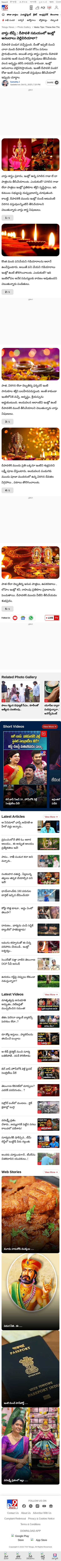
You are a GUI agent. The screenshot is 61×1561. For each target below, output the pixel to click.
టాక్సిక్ (21, 20)
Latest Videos (12, 994)
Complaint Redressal (15, 1518)
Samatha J (15, 82)
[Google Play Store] (20, 1538)
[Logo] (5, 7)
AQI (43, 7)
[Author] (5, 83)
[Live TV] (48, 8)
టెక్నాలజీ (54, 20)
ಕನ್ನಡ (23, 2)
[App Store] (40, 1541)
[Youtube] (15, 618)
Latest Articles (13, 816)
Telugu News (8, 27)
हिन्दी (13, 2)
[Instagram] (37, 1506)
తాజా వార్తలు (12, 14)
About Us (26, 1513)
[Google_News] (23, 618)
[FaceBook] (24, 1506)
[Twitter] (31, 1506)
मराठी (33, 2)
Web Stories (11, 1172)
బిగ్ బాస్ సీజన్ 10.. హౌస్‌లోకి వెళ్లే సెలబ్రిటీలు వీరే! (21, 801)
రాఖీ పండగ (10, 20)
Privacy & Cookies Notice (41, 1518)
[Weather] (37, 8)
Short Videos (13, 726)
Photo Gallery (24, 27)
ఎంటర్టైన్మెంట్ (25, 14)
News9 (5, 2)
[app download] (30, 7)
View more (48, 726)
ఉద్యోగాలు (31, 20)
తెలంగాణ (54, 14)
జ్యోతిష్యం (43, 20)
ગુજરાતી (43, 2)
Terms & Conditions (30, 1524)
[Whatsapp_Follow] (31, 618)
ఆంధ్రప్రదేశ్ (43, 14)
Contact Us (13, 1513)
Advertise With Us (42, 1513)
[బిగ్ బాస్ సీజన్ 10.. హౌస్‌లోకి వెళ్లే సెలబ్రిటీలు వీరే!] (25, 769)
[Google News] (51, 1506)
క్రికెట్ (35, 14)
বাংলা (51, 2)
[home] (3, 14)
